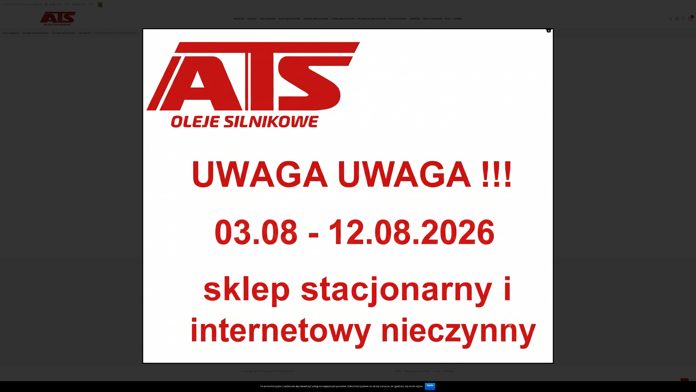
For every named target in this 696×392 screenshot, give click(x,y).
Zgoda (430, 385)
